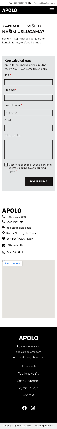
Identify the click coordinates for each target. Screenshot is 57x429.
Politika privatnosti (44, 425)
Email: (7, 120)
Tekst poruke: (13, 135)
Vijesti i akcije (28, 388)
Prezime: (10, 89)
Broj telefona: (13, 105)
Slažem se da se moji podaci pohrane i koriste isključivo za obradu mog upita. (30, 168)
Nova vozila (28, 366)
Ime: (7, 74)
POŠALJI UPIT (38, 181)
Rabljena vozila (28, 373)
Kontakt (28, 395)
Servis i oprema (28, 380)
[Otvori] (52, 9)
